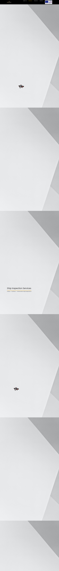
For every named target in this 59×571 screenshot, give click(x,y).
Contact (41, 0)
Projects (36, 0)
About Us (25, 0)
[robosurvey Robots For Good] (9, 2)
